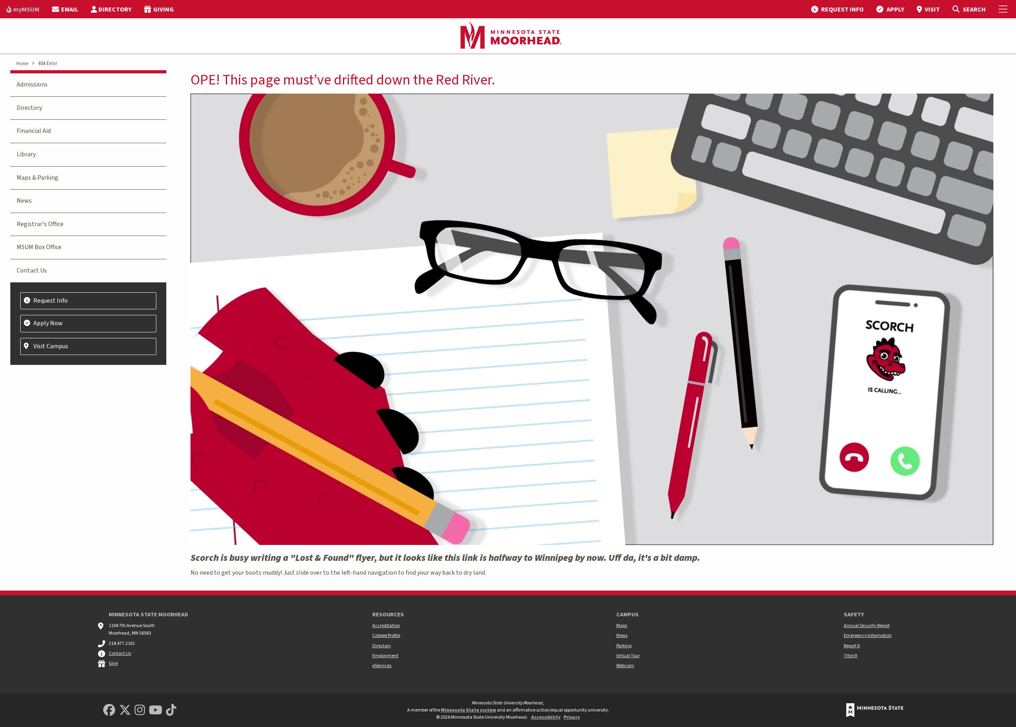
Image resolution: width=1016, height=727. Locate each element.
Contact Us (32, 270)
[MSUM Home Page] (508, 36)
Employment (385, 655)
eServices (381, 665)
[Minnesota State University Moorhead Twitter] (125, 710)
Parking (623, 646)
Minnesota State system (468, 710)
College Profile (386, 635)
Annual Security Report (867, 625)
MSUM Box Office (39, 247)
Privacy (572, 717)
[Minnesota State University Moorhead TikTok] (171, 710)
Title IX (850, 655)
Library (26, 154)
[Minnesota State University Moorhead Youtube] (155, 710)
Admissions (32, 84)
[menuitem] (23, 9)
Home (22, 63)
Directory (29, 108)
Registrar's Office (40, 224)
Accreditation (386, 625)
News (24, 200)
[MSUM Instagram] (140, 710)
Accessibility (545, 717)
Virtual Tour (628, 655)
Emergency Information (868, 635)
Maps (621, 625)
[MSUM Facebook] (109, 710)
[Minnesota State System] (874, 710)
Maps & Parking (37, 177)
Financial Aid (34, 131)
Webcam (625, 665)
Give (113, 663)
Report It (852, 646)
